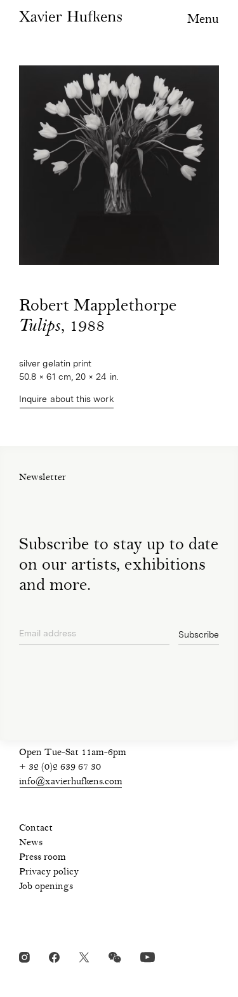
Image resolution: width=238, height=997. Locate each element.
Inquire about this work (66, 399)
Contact (36, 829)
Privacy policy (49, 872)
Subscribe (198, 634)
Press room (42, 858)
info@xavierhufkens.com (70, 782)
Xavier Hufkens (70, 16)
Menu (203, 20)
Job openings (46, 887)
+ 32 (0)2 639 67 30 (60, 768)
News (31, 843)
